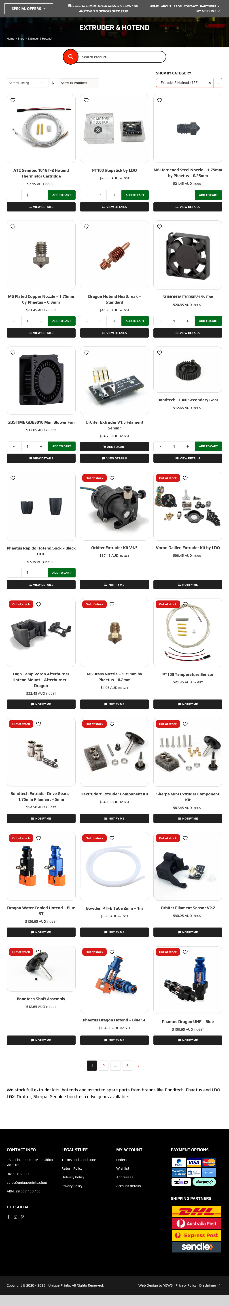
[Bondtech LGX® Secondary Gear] (187, 370)
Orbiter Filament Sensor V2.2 (188, 907)
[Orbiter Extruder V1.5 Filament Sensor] (114, 381)
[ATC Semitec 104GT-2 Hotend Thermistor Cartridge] (41, 128)
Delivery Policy (72, 1177)
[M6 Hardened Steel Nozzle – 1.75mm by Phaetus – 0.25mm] (187, 128)
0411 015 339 (18, 1174)
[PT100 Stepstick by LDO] (114, 128)
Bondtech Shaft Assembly (41, 998)
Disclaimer (207, 1285)
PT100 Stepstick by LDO (114, 170)
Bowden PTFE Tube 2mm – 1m (114, 908)
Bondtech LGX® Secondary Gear (187, 399)
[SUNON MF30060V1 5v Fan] (187, 254)
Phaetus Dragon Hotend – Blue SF (114, 1020)
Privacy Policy (71, 1186)
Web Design (148, 1285)
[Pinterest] (22, 1217)
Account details (128, 1186)
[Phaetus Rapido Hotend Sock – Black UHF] (41, 506)
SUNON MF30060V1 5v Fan (188, 296)
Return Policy (71, 1168)
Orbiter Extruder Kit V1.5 (114, 547)
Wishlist (122, 1168)
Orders (121, 1160)
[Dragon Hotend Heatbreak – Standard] (114, 254)
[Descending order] (53, 82)
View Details (43, 207)
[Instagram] (15, 1217)
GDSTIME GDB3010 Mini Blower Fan (41, 422)
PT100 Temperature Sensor (188, 674)
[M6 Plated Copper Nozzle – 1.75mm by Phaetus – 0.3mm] (41, 254)
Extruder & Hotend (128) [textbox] (186, 82)
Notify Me (116, 584)
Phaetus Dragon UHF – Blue (188, 1021)
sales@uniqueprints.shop (27, 1182)
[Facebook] (8, 1217)
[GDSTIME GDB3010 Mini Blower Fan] (41, 381)
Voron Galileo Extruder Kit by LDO (188, 547)
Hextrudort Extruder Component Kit (114, 794)
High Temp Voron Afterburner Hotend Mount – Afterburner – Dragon (41, 680)
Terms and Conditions (79, 1160)
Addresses (124, 1177)
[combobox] (189, 82)
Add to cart (61, 195)
